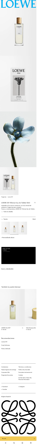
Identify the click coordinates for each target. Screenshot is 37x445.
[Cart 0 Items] (31, 443)
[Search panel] (14, 443)
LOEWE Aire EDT (5, 328)
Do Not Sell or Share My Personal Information (24, 378)
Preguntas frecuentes (7, 375)
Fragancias (3, 197)
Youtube (4, 389)
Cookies (20, 375)
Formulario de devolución (25, 372)
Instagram (22, 386)
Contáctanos (4, 367)
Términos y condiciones (24, 367)
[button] (18, 269)
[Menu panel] (5, 443)
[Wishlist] (22, 443)
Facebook (5, 386)
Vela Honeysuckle (31, 328)
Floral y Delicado (5, 348)
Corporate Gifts (5, 372)
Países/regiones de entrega (8, 369)
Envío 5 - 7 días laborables (7, 268)
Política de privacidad (24, 369)
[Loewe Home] (18, 4)
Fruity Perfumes (5, 345)
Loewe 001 (10, 197)
